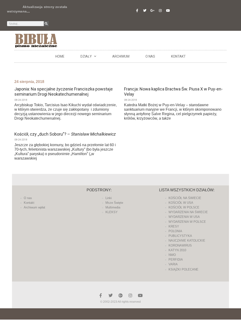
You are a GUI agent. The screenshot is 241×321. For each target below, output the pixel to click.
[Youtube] (168, 10)
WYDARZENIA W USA (184, 217)
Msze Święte (114, 202)
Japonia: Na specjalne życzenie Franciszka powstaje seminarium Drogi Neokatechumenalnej (63, 91)
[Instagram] (160, 10)
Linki (108, 198)
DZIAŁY (86, 56)
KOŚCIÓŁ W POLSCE (184, 207)
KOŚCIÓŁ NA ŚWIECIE (185, 198)
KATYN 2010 (177, 250)
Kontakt (178, 56)
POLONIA (175, 231)
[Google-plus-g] (152, 10)
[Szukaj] (46, 23)
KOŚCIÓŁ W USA (181, 202)
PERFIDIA (176, 259)
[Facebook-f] (137, 10)
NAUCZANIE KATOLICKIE (187, 240)
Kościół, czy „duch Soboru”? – (65, 134)
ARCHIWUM (120, 56)
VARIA (173, 264)
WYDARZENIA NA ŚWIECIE (188, 212)
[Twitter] (144, 10)
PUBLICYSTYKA (180, 236)
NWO (172, 255)
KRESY (174, 226)
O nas (150, 56)
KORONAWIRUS (180, 245)
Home (59, 56)
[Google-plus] (120, 295)
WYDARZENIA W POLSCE (187, 221)
